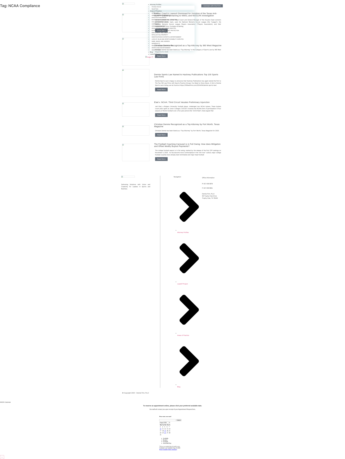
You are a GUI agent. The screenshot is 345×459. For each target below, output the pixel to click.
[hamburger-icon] (194, 4)
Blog (151, 52)
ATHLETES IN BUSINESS (159, 17)
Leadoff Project (155, 54)
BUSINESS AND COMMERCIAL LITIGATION (164, 19)
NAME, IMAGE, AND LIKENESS (161, 41)
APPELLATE (155, 13)
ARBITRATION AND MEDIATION (161, 15)
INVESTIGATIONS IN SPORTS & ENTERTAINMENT (166, 37)
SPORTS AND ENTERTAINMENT (161, 47)
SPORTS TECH (156, 50)
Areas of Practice (156, 11)
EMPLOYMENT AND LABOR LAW (161, 32)
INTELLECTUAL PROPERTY (160, 35)
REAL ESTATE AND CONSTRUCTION (162, 45)
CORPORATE (155, 24)
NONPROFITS (156, 43)
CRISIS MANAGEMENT (158, 26)
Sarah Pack (155, 9)
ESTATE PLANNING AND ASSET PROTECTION (165, 30)
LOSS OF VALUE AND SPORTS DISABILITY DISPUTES (167, 39)
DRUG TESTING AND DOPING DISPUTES (164, 28)
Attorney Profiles (155, 4)
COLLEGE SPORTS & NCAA (160, 22)
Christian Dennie (156, 6)
